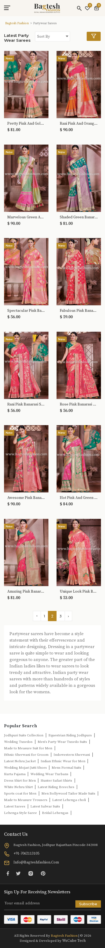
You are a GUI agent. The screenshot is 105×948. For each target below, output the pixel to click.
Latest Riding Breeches (56, 787)
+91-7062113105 (26, 853)
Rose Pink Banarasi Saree (79, 404)
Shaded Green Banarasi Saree (79, 217)
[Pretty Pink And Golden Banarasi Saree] (26, 84)
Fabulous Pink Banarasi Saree (79, 311)
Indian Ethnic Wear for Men (63, 761)
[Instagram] (30, 873)
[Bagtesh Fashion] (47, 8)
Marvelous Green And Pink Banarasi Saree (26, 217)
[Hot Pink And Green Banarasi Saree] (79, 458)
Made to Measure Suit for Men (28, 748)
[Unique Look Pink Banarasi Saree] (79, 552)
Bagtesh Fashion (17, 23)
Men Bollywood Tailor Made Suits (68, 793)
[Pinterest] (43, 873)
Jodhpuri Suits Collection (23, 735)
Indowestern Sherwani (72, 755)
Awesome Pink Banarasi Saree (26, 498)
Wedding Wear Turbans (49, 774)
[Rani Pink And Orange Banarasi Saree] (79, 84)
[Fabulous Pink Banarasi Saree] (79, 271)
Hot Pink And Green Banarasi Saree (79, 498)
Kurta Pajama (15, 774)
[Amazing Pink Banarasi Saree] (26, 552)
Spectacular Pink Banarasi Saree (26, 311)
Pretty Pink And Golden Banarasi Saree (26, 123)
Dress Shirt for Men (20, 780)
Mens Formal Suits (67, 767)
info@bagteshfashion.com (36, 862)
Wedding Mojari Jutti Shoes (26, 767)
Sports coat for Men (20, 793)
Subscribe (88, 904)
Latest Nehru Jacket (20, 761)
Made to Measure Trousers (26, 800)
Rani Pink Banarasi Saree (26, 404)
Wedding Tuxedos (18, 742)
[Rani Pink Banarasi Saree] (26, 365)
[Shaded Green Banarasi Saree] (79, 177)
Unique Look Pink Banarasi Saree (79, 591)
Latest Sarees (14, 806)
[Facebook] (8, 873)
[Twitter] (18, 873)
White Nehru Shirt (19, 787)
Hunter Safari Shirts (56, 780)
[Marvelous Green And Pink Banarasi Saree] (26, 177)
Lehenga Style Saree (20, 813)
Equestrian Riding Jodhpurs (70, 735)
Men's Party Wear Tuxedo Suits (62, 742)
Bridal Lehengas (55, 813)
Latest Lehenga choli (69, 800)
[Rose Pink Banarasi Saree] (79, 365)
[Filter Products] (94, 36)
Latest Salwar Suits (45, 806)
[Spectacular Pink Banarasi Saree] (26, 271)
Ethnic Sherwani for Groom (26, 755)
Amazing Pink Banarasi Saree (26, 591)
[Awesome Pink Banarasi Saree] (26, 458)
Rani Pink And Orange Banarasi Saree (79, 123)
